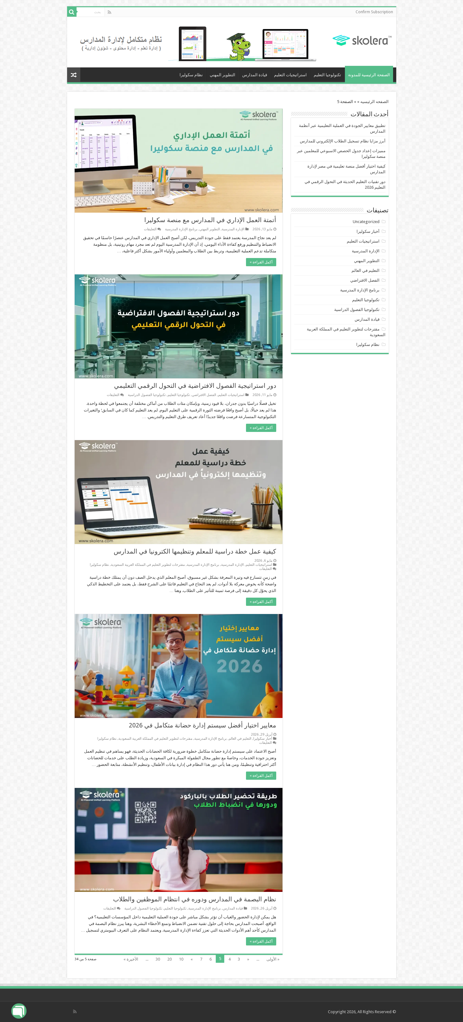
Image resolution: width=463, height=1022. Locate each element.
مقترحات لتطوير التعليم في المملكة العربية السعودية (148, 565)
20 (169, 959)
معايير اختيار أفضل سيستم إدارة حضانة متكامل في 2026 (202, 725)
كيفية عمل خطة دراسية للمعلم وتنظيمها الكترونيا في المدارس (195, 551)
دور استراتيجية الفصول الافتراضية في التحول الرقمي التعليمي (195, 385)
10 (181, 959)
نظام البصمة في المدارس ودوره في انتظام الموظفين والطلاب (194, 899)
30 (158, 959)
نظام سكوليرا (191, 74)
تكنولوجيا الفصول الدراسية (147, 395)
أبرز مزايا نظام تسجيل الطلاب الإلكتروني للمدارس (343, 141)
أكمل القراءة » (261, 262)
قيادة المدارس (254, 74)
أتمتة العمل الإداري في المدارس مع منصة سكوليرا (210, 220)
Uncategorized (366, 221)
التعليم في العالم (240, 739)
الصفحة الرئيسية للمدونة (369, 74)
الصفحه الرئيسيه (374, 101)
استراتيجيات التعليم (290, 74)
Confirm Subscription (374, 12)
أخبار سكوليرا (262, 739)
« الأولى (272, 959)
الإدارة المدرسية (233, 229)
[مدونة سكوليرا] (362, 39)
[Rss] (109, 12)
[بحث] (72, 12)
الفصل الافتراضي (204, 395)
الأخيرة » (130, 959)
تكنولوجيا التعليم (327, 74)
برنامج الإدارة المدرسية (181, 229)
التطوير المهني (222, 74)
